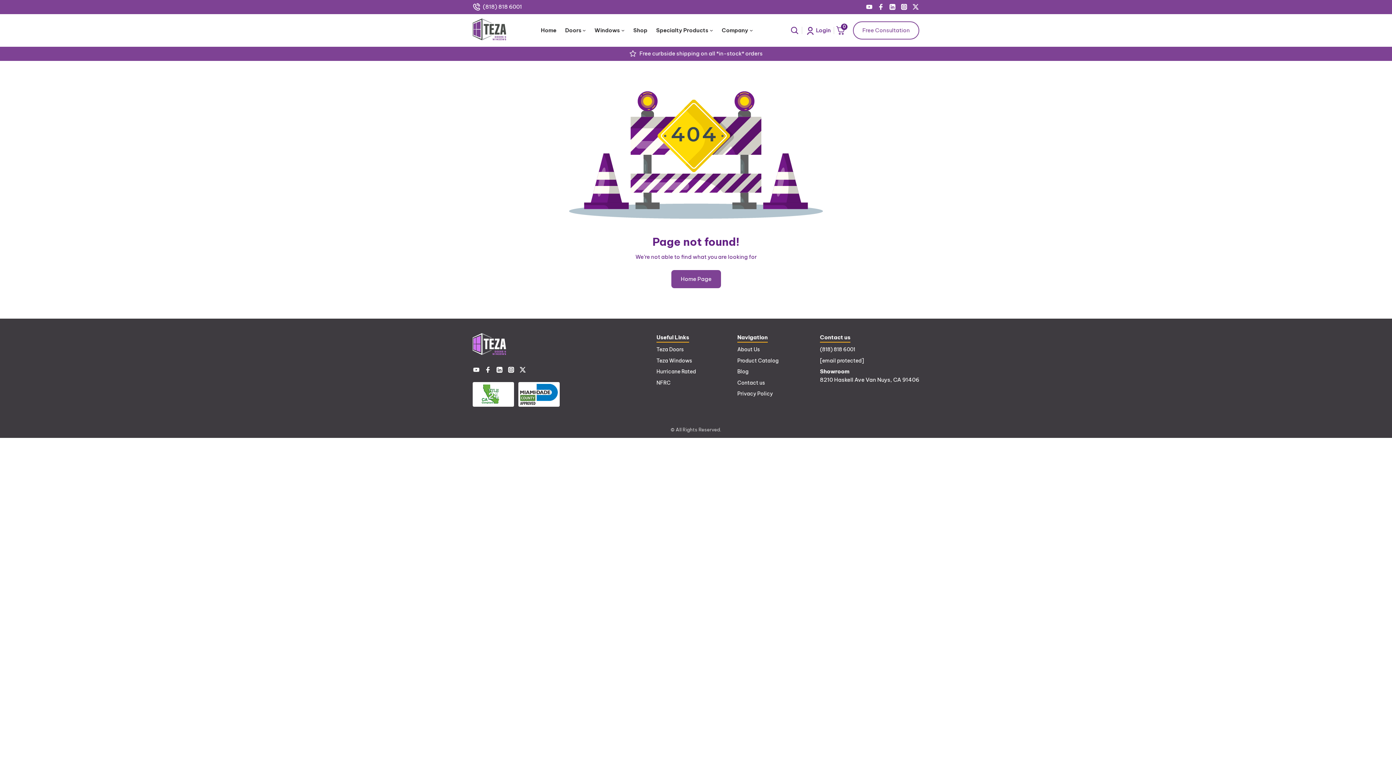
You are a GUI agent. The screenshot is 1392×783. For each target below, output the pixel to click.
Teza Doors (670, 349)
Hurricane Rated (676, 371)
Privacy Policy (755, 393)
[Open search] (794, 30)
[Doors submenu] (584, 30)
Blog (743, 371)
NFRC (663, 383)
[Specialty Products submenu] (711, 30)
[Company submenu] (751, 30)
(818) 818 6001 (502, 6)
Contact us (751, 383)
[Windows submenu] (623, 30)
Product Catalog (758, 360)
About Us (748, 349)
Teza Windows (674, 360)
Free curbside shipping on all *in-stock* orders (701, 53)
